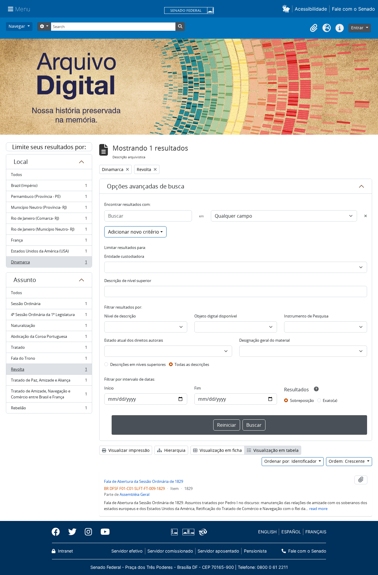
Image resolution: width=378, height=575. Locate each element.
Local (21, 162)
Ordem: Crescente (347, 461)
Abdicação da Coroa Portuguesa (49, 338)
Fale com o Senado (353, 9)
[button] (287, 9)
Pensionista (255, 550)
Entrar (358, 27)
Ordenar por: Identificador (291, 461)
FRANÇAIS (315, 531)
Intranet (65, 550)
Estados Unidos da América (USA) (49, 252)
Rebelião (49, 409)
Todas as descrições (192, 364)
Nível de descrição (120, 316)
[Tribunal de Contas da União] (202, 532)
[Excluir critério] (365, 216)
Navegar (17, 26)
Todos (16, 174)
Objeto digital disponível (215, 316)
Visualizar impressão (128, 450)
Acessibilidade (311, 9)
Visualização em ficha (220, 450)
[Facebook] (58, 532)
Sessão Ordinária (49, 305)
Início (109, 388)
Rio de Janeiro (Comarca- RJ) (49, 220)
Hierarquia (174, 450)
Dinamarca (49, 263)
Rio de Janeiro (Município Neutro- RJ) (49, 231)
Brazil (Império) (49, 187)
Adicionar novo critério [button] (133, 232)
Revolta (49, 370)
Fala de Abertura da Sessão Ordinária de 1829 (143, 481)
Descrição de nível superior (127, 280)
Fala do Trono (49, 360)
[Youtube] (103, 532)
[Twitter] (72, 532)
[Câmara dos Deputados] (175, 532)
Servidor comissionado (170, 550)
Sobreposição (302, 400)
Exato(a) (330, 400)
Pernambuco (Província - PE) (49, 198)
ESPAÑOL (291, 531)
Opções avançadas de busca (145, 186)
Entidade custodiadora (124, 256)
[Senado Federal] (189, 10)
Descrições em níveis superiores (138, 364)
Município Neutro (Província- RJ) (49, 209)
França (49, 241)
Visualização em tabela (275, 450)
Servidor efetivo (127, 550)
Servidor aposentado (218, 550)
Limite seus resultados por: (49, 147)
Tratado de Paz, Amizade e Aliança (49, 381)
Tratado (49, 349)
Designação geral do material (264, 340)
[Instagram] (88, 532)
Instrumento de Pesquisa (306, 316)
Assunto (25, 280)
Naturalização (49, 327)
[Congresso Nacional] (188, 532)
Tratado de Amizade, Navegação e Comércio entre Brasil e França (49, 394)
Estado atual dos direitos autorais (133, 340)
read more (318, 508)
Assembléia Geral (134, 494)
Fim (197, 388)
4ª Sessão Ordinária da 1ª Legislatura (49, 316)
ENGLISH (267, 531)
